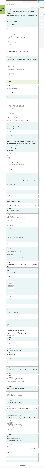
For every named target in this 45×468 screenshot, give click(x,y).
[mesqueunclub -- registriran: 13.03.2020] (7, 135)
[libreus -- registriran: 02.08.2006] (7, 248)
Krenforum (10, 81)
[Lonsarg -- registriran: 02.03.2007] (7, 199)
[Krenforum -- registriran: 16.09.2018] (7, 81)
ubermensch (10, 85)
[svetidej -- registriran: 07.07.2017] (7, 368)
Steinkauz (10, 268)
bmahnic (10, 122)
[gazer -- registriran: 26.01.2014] (7, 296)
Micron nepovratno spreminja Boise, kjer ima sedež (12, 0)
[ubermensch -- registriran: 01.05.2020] (7, 28)
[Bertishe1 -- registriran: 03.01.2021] (7, 434)
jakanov (9, 130)
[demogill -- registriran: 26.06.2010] (7, 320)
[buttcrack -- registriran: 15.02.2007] (7, 96)
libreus (9, 274)
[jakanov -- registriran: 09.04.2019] (7, 131)
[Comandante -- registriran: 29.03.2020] (7, 386)
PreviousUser (10, 100)
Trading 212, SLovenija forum (9, 276)
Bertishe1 (10, 434)
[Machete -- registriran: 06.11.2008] (7, 309)
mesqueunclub (10, 134)
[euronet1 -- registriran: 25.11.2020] (7, 420)
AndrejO (8, 454)
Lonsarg (10, 199)
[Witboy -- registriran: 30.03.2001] (7, 305)
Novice (1, 5)
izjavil (13, 87)
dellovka (8, 458)
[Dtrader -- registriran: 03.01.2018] (7, 353)
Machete (10, 327)
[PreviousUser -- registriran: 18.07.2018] (7, 100)
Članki (1, 9)
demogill (10, 319)
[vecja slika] (11, 74)
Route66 (10, 375)
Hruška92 (10, 262)
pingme (9, 214)
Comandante (10, 386)
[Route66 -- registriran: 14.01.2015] (7, 362)
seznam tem (41, 17)
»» (37, 448)
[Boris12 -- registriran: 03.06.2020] (7, 204)
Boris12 (9, 203)
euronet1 (10, 420)
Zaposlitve (1, 10)
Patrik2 (7, 456)
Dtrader (9, 352)
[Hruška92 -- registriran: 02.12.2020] (7, 262)
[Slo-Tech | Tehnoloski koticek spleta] (3, 3)
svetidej (9, 367)
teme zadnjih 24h (2, 8)
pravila (1, 12)
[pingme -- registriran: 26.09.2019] (7, 214)
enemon (9, 300)
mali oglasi (2, 7)
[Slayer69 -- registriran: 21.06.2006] (7, 9)
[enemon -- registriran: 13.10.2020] (7, 300)
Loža (9, 457)
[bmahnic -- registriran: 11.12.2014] (7, 123)
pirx (7, 460)
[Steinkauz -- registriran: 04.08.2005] (7, 269)
